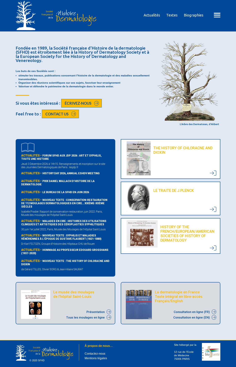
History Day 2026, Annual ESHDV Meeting (71, 173)
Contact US (57, 114)
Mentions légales (96, 358)
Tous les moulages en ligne (85, 317)
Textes (172, 15)
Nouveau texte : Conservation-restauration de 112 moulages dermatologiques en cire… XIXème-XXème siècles (64, 203)
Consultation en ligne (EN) (191, 317)
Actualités (152, 15)
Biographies (193, 15)
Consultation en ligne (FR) (192, 312)
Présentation (95, 312)
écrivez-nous (78, 103)
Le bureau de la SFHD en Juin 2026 (65, 192)
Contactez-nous (95, 353)
